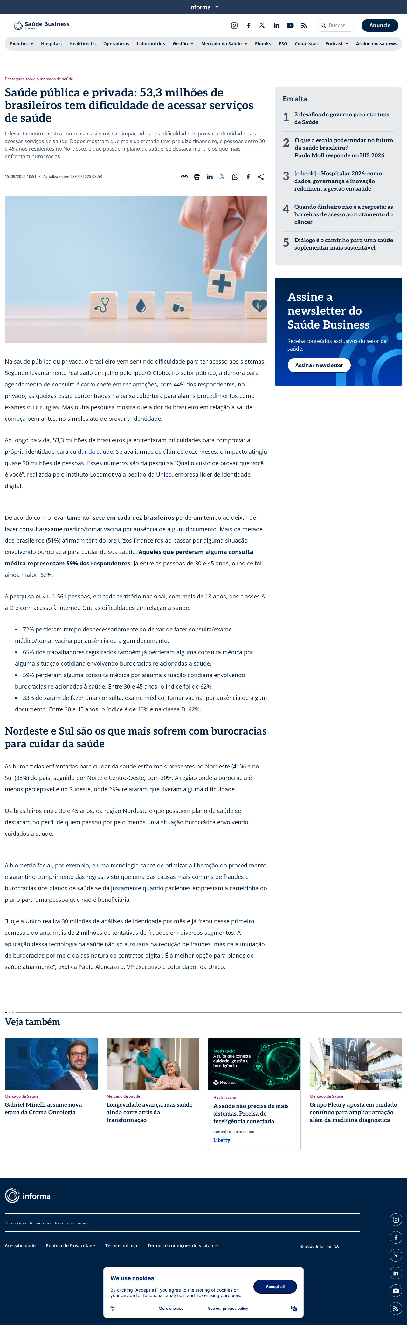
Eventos (19, 44)
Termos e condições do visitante (183, 1246)
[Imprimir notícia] (197, 176)
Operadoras (116, 44)
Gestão (180, 44)
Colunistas (306, 44)
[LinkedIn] (276, 25)
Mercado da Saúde (221, 44)
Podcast (334, 44)
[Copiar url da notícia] (184, 176)
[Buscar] (323, 25)
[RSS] (304, 25)
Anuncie (379, 25)
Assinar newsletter (319, 365)
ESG (283, 44)
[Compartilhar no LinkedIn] (210, 176)
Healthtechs (82, 44)
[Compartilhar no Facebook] (248, 176)
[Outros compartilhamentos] (260, 176)
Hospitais (51, 44)
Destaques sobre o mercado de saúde (39, 79)
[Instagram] (234, 25)
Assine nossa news (376, 44)
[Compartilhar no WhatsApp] (235, 176)
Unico (164, 474)
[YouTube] (290, 25)
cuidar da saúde (91, 451)
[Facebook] (248, 25)
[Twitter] (262, 25)
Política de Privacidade (70, 1246)
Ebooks (263, 44)
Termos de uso (121, 1246)
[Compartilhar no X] (222, 176)
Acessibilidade (20, 1246)
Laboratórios (151, 44)
